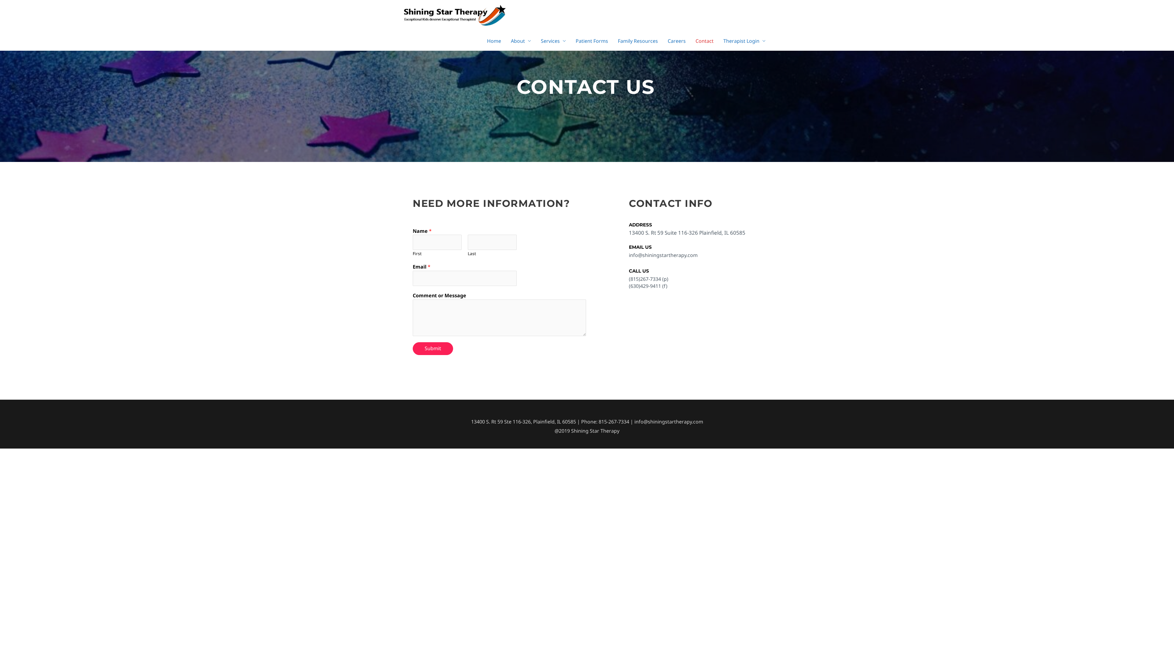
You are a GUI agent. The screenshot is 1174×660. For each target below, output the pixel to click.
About (518, 41)
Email (421, 266)
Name (422, 231)
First (417, 253)
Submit (433, 348)
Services (550, 41)
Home (494, 41)
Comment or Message (439, 295)
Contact (705, 41)
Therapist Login (741, 41)
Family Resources (638, 41)
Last (472, 253)
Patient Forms (592, 41)
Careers (677, 41)
